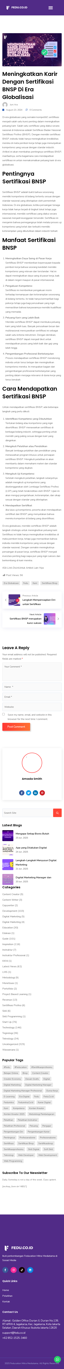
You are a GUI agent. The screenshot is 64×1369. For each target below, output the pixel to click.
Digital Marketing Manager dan (33, 877)
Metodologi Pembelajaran (41, 1114)
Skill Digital (33, 1149)
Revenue (7, 999)
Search (57, 813)
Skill (4, 1011)
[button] (50, 7)
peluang (34, 1125)
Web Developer (26, 1155)
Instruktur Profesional (13, 955)
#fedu (7, 1067)
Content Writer (10, 900)
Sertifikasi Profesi (11, 1005)
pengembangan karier (39, 1131)
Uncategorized (10, 1044)
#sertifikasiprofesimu (41, 1067)
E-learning (9, 1096)
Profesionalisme (48, 1137)
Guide (5, 938)
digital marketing (12, 1084)
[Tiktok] (22, 1270)
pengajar (46, 1125)
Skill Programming (12, 1016)
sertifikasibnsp (45, 1143)
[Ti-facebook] (5, 1270)
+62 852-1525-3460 (14, 1338)
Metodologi (8, 977)
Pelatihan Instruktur (27, 1120)
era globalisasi (11, 583)
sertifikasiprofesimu (13, 1149)
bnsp (25, 1073)
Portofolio (7, 988)
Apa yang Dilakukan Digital (31, 847)
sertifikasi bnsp (49, 583)
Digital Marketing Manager (38, 1084)
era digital (24, 1096)
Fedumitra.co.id (25, 1102)
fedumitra (9, 1102)
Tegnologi (7, 1033)
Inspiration (7, 944)
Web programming (13, 1161)
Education (7, 927)
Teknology (8, 1038)
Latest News (9, 966)
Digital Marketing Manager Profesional (23, 1090)
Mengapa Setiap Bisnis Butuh (32, 833)
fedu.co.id (49, 1096)
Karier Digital (44, 1102)
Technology (8, 1027)
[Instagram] (13, 1270)
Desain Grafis (32, 1079)
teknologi (9, 1155)
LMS (4, 972)
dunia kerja (52, 1090)
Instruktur (7, 950)
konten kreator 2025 (14, 1114)
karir (35, 583)
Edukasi (6, 933)
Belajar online (11, 1073)
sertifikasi (9, 1143)
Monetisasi (8, 983)
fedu (25, 583)
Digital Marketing (11, 916)
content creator (40, 1073)
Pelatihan (8, 1120)
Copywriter (8, 905)
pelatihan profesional (14, 1125)
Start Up (7, 1022)
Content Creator (11, 894)
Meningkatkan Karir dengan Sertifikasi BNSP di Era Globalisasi (29, 85)
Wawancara (8, 1049)
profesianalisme (27, 1137)
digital (46, 1079)
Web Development (47, 1155)
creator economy (12, 1079)
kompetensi (19, 1108)
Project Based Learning (15, 994)
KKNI (5, 961)
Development (9, 911)
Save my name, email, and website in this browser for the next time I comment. (30, 717)
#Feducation (21, 1067)
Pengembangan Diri (13, 1131)
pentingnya (9, 1137)
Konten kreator (36, 1108)
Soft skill (48, 1149)
